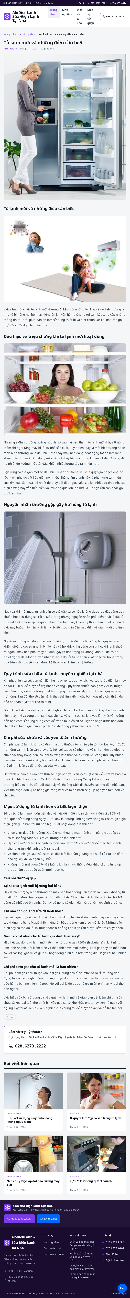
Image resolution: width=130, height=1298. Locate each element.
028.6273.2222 (98, 3)
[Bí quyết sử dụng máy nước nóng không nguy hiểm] (33, 1091)
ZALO (81, 3)
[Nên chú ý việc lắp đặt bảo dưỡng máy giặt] (33, 1154)
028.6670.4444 (118, 3)
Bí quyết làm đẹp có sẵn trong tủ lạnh (95, 1118)
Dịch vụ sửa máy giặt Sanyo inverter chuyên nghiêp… (82, 1245)
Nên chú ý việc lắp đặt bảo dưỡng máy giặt (33, 1183)
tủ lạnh (10, 1017)
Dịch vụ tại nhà (80, 16)
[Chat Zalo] (122, 1288)
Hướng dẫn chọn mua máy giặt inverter (82, 1275)
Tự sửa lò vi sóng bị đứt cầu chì (91, 1181)
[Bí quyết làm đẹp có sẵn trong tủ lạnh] (96, 1091)
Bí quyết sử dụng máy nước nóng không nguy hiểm (29, 1120)
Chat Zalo (50, 1219)
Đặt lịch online (115, 1260)
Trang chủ (53, 12)
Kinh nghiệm (67, 12)
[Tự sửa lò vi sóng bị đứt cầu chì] (96, 1154)
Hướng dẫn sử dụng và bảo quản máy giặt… (81, 1257)
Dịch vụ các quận (90, 16)
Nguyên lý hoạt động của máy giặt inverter (82, 1267)
